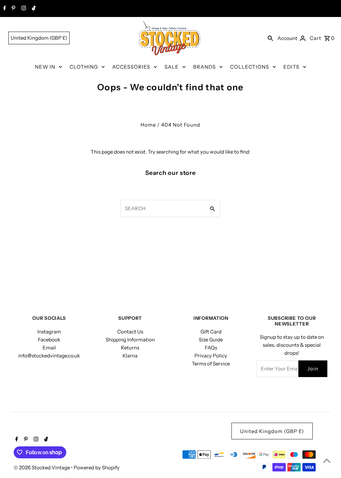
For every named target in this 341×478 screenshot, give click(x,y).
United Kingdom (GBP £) (39, 38)
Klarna (130, 355)
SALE (172, 67)
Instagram (49, 331)
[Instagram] (23, 8)
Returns (130, 347)
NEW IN (45, 67)
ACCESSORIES (131, 67)
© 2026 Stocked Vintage (42, 467)
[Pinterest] (12, 8)
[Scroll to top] (326, 460)
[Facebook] (4, 8)
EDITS (291, 67)
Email (49, 347)
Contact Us (130, 331)
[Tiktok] (33, 8)
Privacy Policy (210, 355)
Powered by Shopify (97, 467)
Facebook (49, 339)
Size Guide (211, 339)
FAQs (211, 347)
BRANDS (204, 67)
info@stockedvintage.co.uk (49, 355)
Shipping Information (130, 339)
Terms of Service (211, 363)
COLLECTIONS (249, 67)
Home (148, 125)
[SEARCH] (270, 38)
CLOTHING (84, 67)
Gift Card (210, 331)
